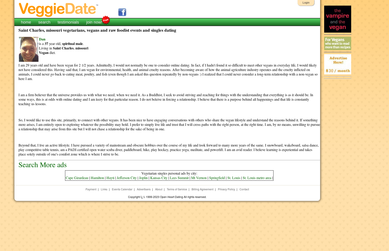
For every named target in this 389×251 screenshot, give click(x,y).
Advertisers (144, 189)
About (158, 189)
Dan (42, 39)
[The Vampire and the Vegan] (337, 31)
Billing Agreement (202, 189)
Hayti (110, 177)
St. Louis (233, 177)
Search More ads (42, 164)
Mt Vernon (199, 177)
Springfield (217, 177)
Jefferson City (127, 177)
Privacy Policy (226, 189)
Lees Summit (179, 177)
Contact (244, 189)
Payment (91, 189)
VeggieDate (59, 9)
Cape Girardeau (77, 177)
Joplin (143, 177)
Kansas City (158, 177)
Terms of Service (177, 189)
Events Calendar (122, 189)
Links (104, 189)
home (26, 22)
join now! (94, 22)
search (44, 22)
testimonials (68, 22)
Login (306, 2)
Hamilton (97, 177)
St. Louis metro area (257, 177)
